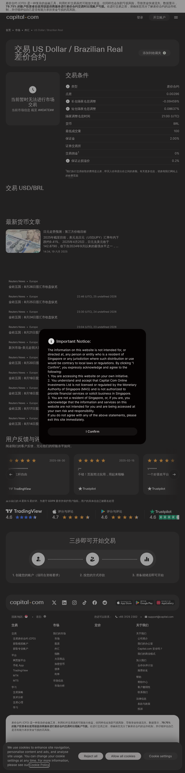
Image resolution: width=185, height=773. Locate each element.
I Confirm (92, 431)
